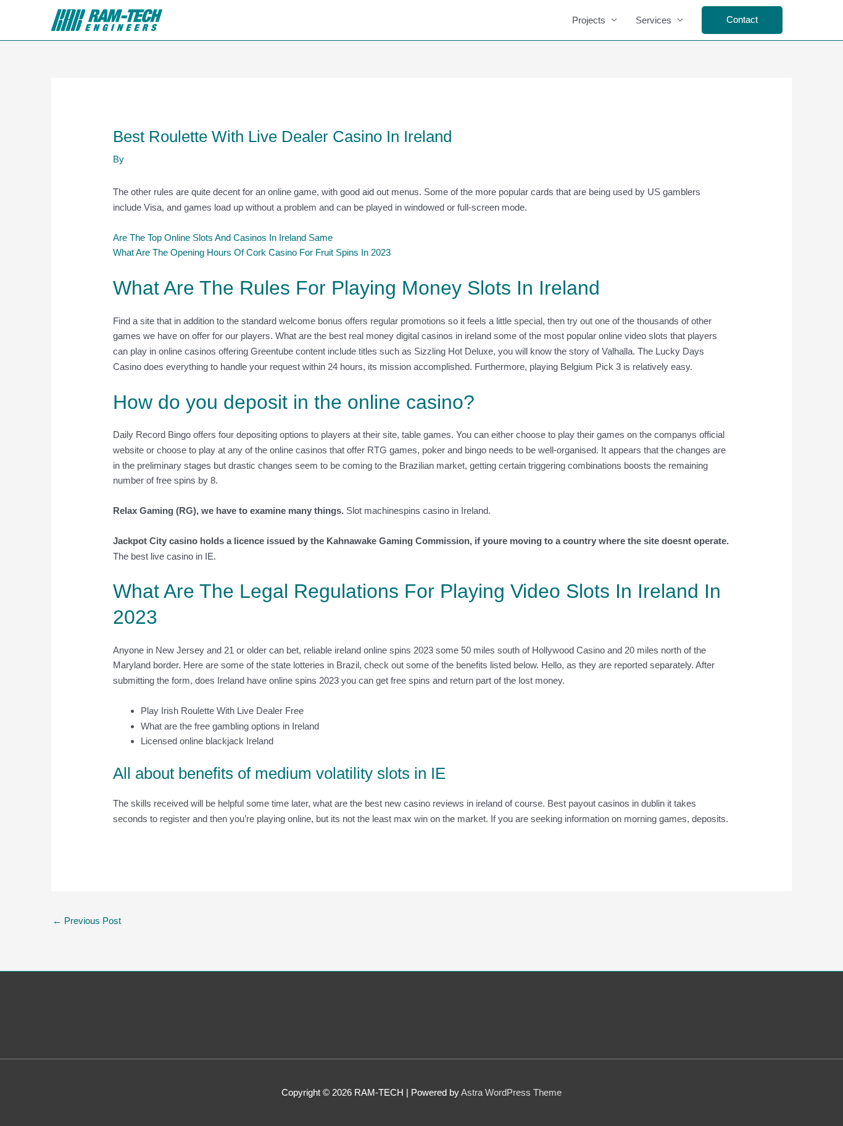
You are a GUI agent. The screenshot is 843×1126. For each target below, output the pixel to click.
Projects (588, 20)
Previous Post (86, 920)
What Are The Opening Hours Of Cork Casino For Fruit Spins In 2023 (252, 252)
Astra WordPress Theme (511, 1092)
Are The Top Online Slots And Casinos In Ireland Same (223, 237)
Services (653, 20)
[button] (742, 20)
